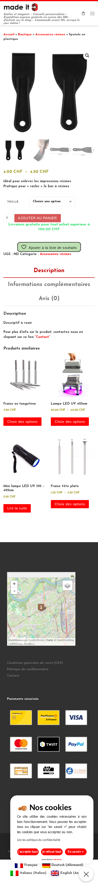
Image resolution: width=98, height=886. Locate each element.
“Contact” (42, 337)
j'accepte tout (28, 851)
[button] (87, 55)
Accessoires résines (50, 34)
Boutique (25, 34)
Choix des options (22, 422)
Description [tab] (49, 270)
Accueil (8, 34)
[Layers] (67, 585)
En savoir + (76, 851)
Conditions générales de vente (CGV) (35, 662)
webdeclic (57, 859)
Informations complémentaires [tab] (49, 284)
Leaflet (33, 640)
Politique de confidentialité (28, 669)
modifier (29, 644)
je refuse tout (52, 851)
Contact (13, 675)
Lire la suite (17, 508)
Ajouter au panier (37, 218)
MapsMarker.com (18, 640)
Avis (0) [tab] (49, 298)
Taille (13, 201)
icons (41, 640)
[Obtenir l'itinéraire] (73, 575)
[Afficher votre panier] (83, 13)
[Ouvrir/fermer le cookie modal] (86, 874)
